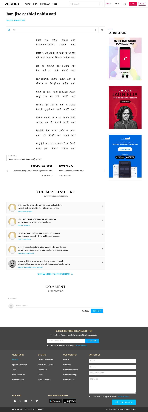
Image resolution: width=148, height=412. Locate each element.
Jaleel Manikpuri (15, 20)
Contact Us (42, 370)
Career (40, 375)
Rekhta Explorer (44, 380)
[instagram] (31, 401)
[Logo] (12, 4)
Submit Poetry (18, 380)
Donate (142, 4)
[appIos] (69, 401)
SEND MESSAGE (126, 402)
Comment (97, 311)
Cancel (85, 311)
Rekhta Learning (69, 375)
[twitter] (20, 401)
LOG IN (117, 4)
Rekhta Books (68, 380)
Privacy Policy (81, 345)
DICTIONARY (45, 4)
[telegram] (36, 401)
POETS (27, 4)
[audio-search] (100, 3)
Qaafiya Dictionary (19, 365)
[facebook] (15, 401)
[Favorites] (102, 30)
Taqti (14, 370)
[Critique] (14, 29)
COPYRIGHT (40, 409)
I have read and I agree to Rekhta (68, 345)
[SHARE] (95, 30)
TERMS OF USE (29, 409)
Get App (133, 4)
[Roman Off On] (9, 29)
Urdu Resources (18, 375)
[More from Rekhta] (125, 4)
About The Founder (45, 365)
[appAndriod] (55, 401)
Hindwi (66, 360)
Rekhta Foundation (45, 360)
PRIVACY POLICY (17, 409)
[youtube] (26, 401)
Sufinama (67, 365)
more (54, 4)
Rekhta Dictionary (70, 370)
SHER (35, 4)
